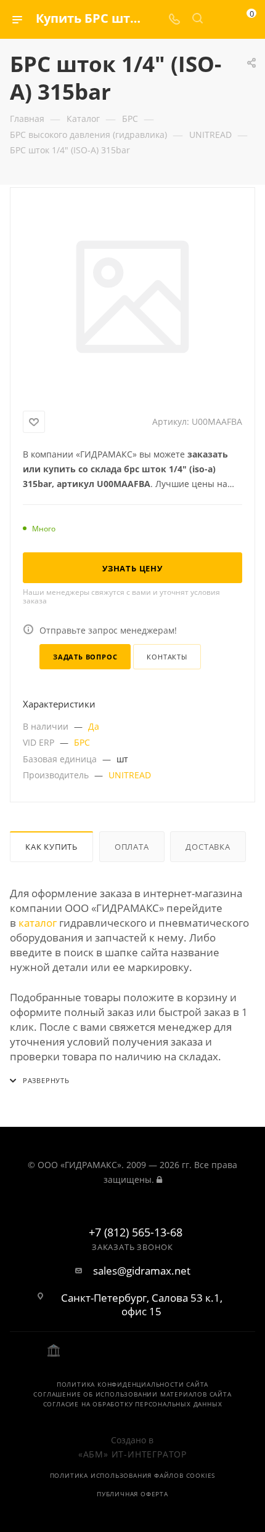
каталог (37, 923)
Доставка (208, 846)
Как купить (51, 846)
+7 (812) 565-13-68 (135, 1232)
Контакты (167, 656)
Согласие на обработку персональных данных (132, 1404)
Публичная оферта (132, 1494)
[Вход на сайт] (159, 1179)
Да (93, 726)
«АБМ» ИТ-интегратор (132, 1454)
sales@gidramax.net (141, 1271)
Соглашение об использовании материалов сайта (132, 1394)
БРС (82, 742)
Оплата (132, 846)
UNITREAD (129, 775)
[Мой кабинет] (220, 19)
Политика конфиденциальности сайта (132, 1384)
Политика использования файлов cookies (133, 1475)
